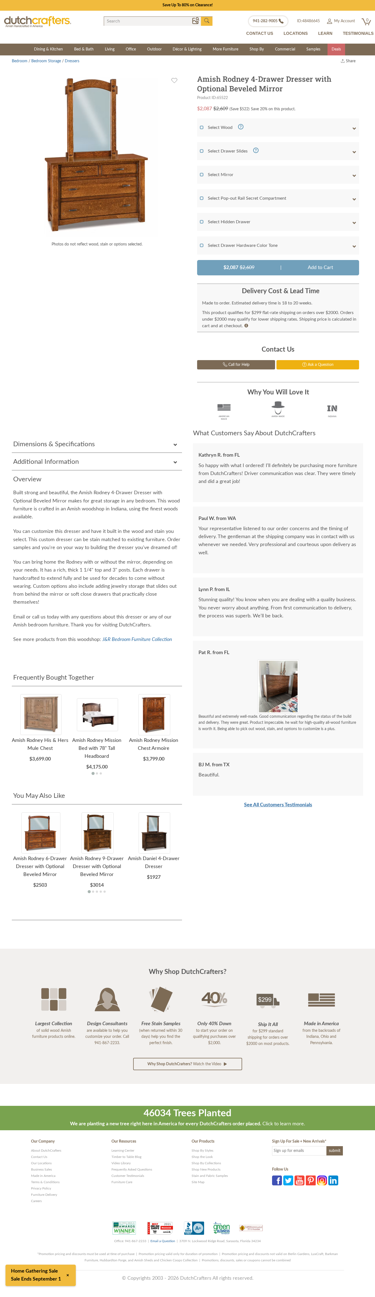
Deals (336, 49)
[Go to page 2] (97, 773)
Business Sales (41, 1169)
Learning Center (122, 1150)
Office (131, 49)
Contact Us (39, 1156)
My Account (344, 21)
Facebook (277, 1180)
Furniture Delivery (44, 1194)
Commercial (285, 49)
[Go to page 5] (104, 892)
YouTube (299, 1180)
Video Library (121, 1163)
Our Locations (41, 1163)
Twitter (288, 1180)
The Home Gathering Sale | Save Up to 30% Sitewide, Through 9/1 (187, 5)
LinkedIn (333, 1180)
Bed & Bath (84, 49)
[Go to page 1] (92, 773)
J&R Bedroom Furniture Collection (137, 639)
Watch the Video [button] (184, 1064)
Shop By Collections (206, 1163)
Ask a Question (320, 365)
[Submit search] (206, 21)
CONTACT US (259, 33)
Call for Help (238, 365)
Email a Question (162, 1241)
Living (109, 49)
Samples (313, 49)
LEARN (325, 33)
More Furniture (225, 49)
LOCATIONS (296, 33)
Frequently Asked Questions (131, 1169)
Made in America (43, 1175)
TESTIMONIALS (358, 33)
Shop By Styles (202, 1150)
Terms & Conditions (45, 1182)
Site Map (198, 1182)
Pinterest (311, 1180)
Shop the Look (202, 1156)
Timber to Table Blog (126, 1156)
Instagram (322, 1180)
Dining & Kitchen (48, 49)
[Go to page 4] (101, 892)
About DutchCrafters (46, 1150)
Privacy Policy (41, 1188)
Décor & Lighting (187, 49)
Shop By (257, 49)
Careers (36, 1201)
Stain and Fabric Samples (210, 1175)
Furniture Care (121, 1182)
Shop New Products (206, 1169)
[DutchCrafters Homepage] (37, 21)
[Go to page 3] (101, 773)
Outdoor (154, 49)
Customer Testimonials (127, 1175)
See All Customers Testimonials (278, 804)
